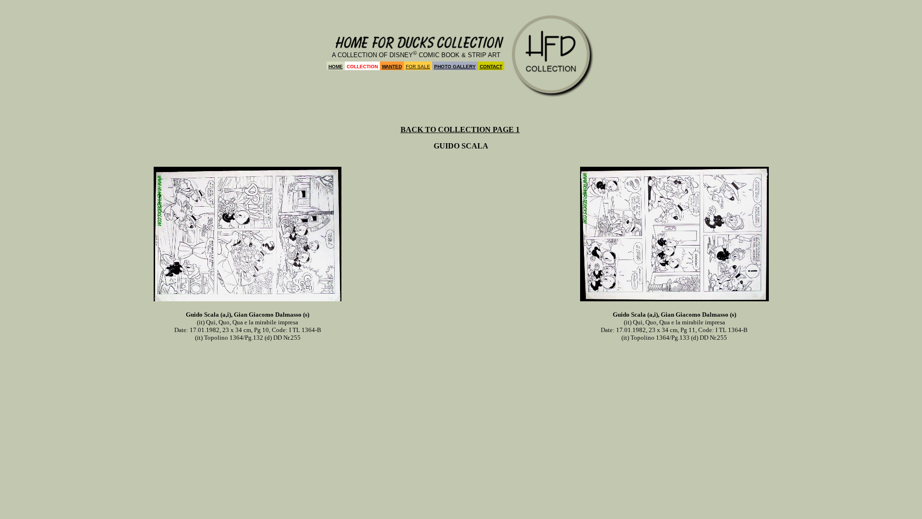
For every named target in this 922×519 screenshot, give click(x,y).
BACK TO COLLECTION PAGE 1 (460, 129)
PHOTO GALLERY (455, 66)
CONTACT (491, 66)
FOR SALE (418, 66)
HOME (335, 66)
